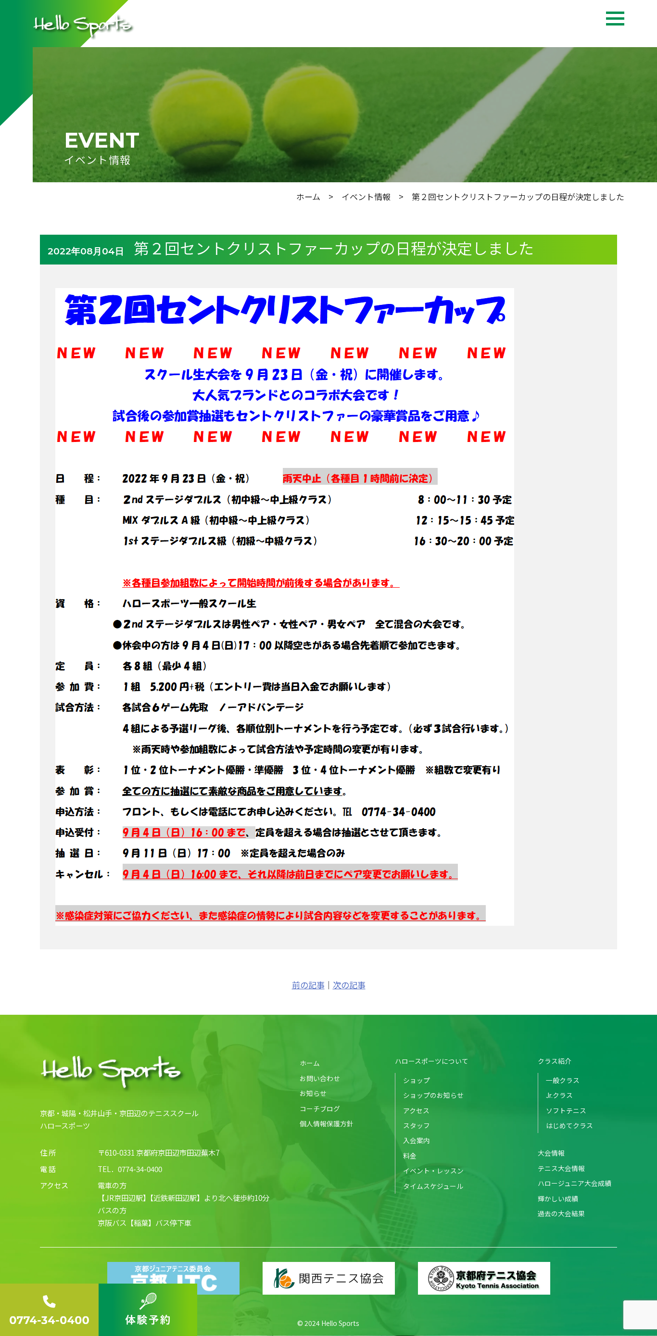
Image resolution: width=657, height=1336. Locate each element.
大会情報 (551, 1153)
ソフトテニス (566, 1110)
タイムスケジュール (433, 1186)
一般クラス (563, 1080)
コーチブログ (320, 1108)
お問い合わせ (320, 1078)
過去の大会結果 (561, 1213)
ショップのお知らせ (433, 1095)
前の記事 (308, 985)
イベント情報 (366, 196)
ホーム (308, 196)
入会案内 (416, 1140)
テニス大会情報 (561, 1168)
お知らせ (313, 1093)
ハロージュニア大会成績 (574, 1183)
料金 (410, 1155)
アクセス (416, 1110)
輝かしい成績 (558, 1198)
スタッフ (416, 1125)
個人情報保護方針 (327, 1123)
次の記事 (349, 985)
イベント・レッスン (433, 1170)
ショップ (416, 1080)
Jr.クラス (559, 1095)
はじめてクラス (569, 1125)
